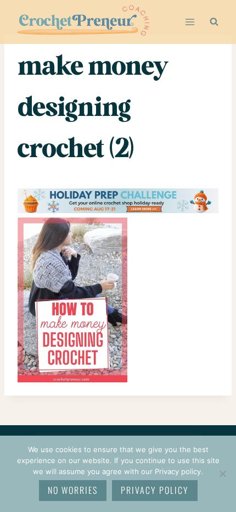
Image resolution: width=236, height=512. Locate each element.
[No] (222, 473)
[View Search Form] (214, 22)
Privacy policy (155, 490)
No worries (73, 490)
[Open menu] (189, 21)
